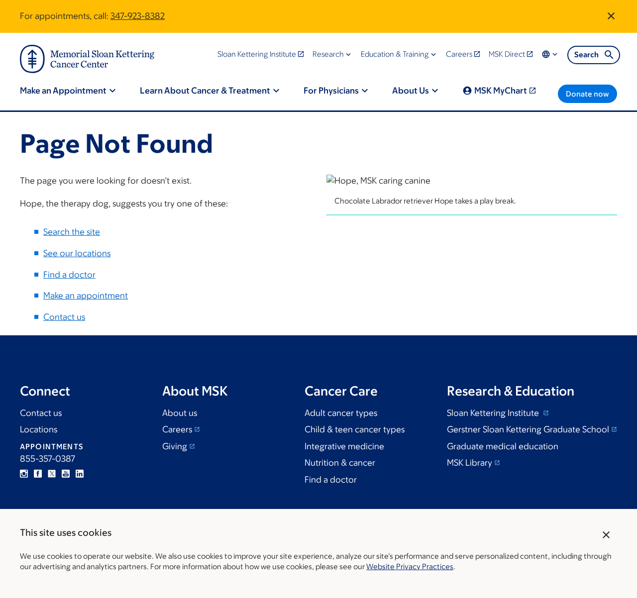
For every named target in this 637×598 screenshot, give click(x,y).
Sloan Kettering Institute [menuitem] (256, 54)
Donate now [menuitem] (587, 94)
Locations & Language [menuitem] (550, 54)
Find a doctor (69, 275)
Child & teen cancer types (355, 429)
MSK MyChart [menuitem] (500, 91)
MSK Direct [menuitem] (507, 54)
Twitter (52, 474)
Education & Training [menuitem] (395, 54)
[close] (606, 535)
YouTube (66, 474)
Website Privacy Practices (409, 566)
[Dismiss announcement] (611, 16)
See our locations (76, 253)
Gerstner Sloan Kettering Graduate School (528, 429)
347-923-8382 (137, 16)
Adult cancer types (341, 413)
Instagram (24, 474)
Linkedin (80, 474)
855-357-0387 (47, 459)
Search (586, 54)
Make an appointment (85, 295)
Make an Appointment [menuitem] (63, 91)
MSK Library (469, 463)
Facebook (38, 474)
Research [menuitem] (328, 54)
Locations (38, 429)
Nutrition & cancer (340, 463)
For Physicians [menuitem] (331, 91)
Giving (174, 446)
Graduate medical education (502, 446)
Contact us (64, 317)
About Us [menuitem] (410, 91)
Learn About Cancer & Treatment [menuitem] (205, 91)
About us (179, 413)
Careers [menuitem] (459, 54)
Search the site (71, 232)
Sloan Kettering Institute (494, 413)
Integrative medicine (344, 446)
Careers (177, 429)
